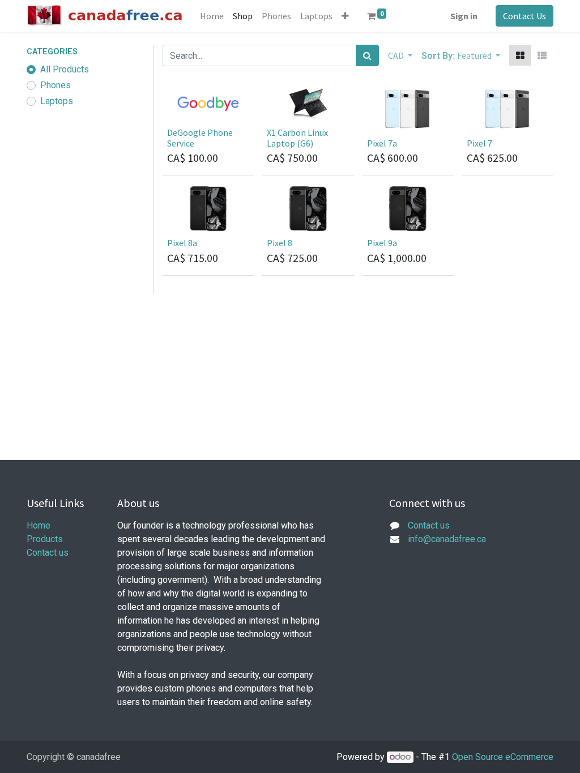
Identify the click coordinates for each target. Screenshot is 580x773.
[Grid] (520, 55)
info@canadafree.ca (447, 539)
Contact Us (524, 16)
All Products (64, 69)
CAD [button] (397, 55)
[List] (542, 55)
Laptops (56, 101)
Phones (55, 85)
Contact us (48, 552)
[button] (345, 16)
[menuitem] (211, 16)
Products (45, 539)
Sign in (463, 16)
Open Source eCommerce (502, 756)
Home (38, 525)
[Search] (367, 55)
